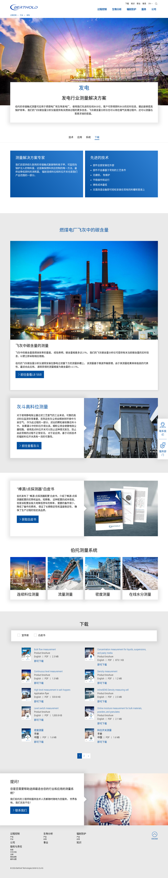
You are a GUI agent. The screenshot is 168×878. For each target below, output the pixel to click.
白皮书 (41, 635)
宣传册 (25, 635)
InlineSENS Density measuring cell (113, 689)
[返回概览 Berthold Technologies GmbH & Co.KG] (23, 7)
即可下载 (39, 661)
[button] (156, 3)
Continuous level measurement (48, 671)
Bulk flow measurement (45, 649)
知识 (133, 3)
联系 (144, 3)
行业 (21, 15)
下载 (127, 3)
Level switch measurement (46, 708)
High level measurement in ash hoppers (52, 689)
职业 (138, 3)
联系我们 (162, 433)
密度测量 (39, 730)
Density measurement (107, 671)
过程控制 (13, 15)
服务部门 (162, 453)
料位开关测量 (104, 730)
